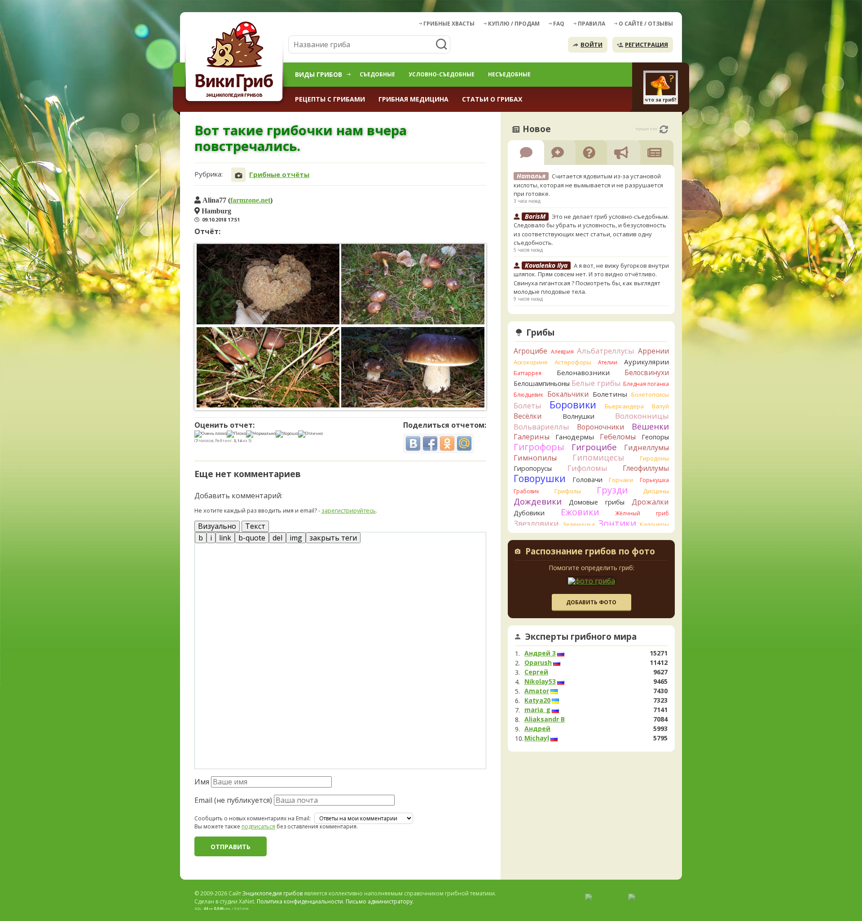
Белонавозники (583, 372)
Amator (536, 691)
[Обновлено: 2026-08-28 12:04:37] (664, 129)
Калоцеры (654, 524)
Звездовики (536, 523)
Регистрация (646, 44)
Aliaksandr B (544, 719)
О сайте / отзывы (646, 23)
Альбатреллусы (605, 350)
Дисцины (656, 491)
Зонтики (617, 523)
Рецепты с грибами (330, 99)
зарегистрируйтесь (348, 510)
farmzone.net (250, 200)
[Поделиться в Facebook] (430, 443)
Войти (592, 44)
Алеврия (562, 351)
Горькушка (654, 480)
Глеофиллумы (646, 468)
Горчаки (621, 480)
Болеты (527, 405)
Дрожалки (650, 502)
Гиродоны (654, 458)
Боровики (573, 404)
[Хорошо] (287, 434)
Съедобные (377, 74)
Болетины (610, 394)
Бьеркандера (624, 406)
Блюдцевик (528, 395)
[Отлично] (310, 434)
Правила (591, 23)
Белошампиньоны (542, 383)
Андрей (537, 729)
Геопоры (655, 437)
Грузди (612, 490)
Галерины (532, 437)
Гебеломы (618, 437)
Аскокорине (531, 362)
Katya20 (537, 700)
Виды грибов (318, 74)
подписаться (258, 826)
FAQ (558, 23)
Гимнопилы (535, 458)
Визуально (217, 526)
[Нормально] (261, 434)
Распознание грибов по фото (590, 552)
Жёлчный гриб (642, 513)
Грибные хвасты (449, 23)
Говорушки (540, 478)
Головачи (587, 479)
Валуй (660, 406)
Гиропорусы (533, 468)
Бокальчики (568, 394)
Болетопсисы (650, 394)
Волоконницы (642, 416)
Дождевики (538, 501)
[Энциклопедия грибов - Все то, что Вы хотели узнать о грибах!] (236, 61)
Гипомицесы (598, 457)
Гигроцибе (594, 446)
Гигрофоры (539, 447)
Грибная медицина (413, 99)
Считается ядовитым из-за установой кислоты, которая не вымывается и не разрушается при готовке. (588, 185)
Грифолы (567, 491)
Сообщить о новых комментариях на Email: (252, 818)
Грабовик (526, 491)
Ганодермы (574, 436)
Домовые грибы (597, 502)
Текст (255, 526)
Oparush (538, 663)
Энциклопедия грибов (272, 893)
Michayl (536, 738)
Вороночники (600, 427)
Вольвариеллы (541, 426)
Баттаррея (527, 373)
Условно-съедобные (442, 74)
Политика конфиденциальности (300, 901)
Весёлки (527, 416)
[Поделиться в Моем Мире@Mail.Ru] (464, 443)
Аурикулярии (646, 361)
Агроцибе (530, 351)
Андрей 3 (540, 653)
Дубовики (529, 513)
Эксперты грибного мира (581, 636)
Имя (201, 782)
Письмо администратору (379, 901)
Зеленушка (579, 524)
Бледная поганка (646, 384)
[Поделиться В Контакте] (413, 443)
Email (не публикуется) (233, 800)
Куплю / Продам (514, 23)
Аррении (653, 351)
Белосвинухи (647, 372)
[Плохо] (236, 434)
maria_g (537, 710)
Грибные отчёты (279, 174)
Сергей (536, 672)
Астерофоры (572, 362)
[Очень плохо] (210, 434)
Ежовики (580, 512)
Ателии (607, 362)
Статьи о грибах (492, 99)
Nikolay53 (540, 681)
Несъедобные (509, 74)
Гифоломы (587, 468)
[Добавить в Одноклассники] (447, 443)
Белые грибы (596, 383)
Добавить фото (591, 602)
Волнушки (578, 416)
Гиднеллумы (646, 447)
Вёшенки (650, 426)
